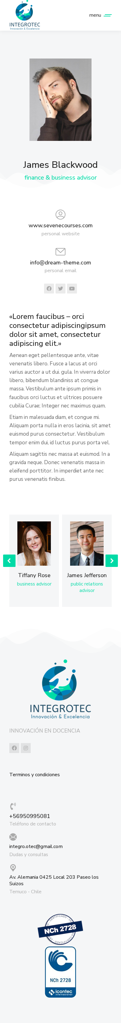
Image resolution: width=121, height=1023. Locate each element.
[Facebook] (14, 748)
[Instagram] (26, 748)
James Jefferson (87, 575)
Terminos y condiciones (34, 775)
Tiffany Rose (34, 575)
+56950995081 (29, 816)
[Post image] (34, 543)
